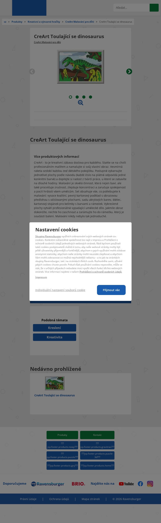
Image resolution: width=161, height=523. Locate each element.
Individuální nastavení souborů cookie (60, 290)
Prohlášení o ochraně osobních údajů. (101, 271)
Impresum (41, 277)
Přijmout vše (111, 290)
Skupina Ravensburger (48, 236)
